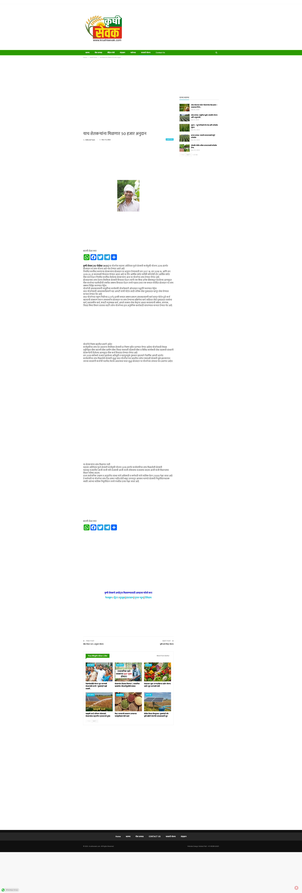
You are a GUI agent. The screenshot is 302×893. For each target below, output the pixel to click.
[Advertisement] (174, 26)
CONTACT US (155, 836)
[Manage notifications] (296, 888)
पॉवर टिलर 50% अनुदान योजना (93, 644)
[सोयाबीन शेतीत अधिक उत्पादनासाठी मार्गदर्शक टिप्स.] (184, 148)
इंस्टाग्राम (129, 598)
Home (118, 836)
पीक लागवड (98, 53)
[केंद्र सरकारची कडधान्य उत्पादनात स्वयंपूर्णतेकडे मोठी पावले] (128, 701)
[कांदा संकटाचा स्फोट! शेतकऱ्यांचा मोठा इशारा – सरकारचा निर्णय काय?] (184, 107)
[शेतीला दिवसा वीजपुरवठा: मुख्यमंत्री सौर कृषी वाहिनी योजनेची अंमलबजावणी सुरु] (157, 701)
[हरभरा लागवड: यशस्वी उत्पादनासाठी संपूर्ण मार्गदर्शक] (184, 138)
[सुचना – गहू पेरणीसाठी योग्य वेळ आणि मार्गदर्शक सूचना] (184, 128)
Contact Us (160, 53)
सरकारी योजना (145, 53)
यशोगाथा (133, 53)
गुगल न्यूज (139, 598)
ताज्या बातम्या (91, 665)
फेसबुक (108, 598)
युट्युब (122, 598)
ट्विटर (116, 598)
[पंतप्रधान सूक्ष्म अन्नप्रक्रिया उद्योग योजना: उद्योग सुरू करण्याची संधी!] (157, 671)
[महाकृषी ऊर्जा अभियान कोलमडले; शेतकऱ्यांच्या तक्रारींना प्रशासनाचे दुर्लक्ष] (99, 701)
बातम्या (87, 53)
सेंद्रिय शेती (111, 53)
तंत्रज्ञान (122, 53)
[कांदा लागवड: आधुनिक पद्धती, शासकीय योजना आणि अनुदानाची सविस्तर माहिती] (184, 118)
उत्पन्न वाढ (148, 665)
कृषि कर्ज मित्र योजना (167, 644)
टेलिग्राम (148, 598)
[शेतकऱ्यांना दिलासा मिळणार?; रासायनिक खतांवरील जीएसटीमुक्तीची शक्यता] (128, 671)
